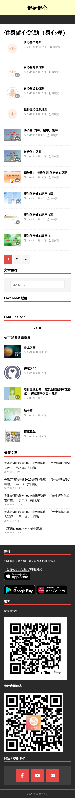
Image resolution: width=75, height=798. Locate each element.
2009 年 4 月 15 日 (36, 373)
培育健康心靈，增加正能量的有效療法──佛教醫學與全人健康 (47, 391)
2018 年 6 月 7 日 (36, 398)
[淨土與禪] (12, 351)
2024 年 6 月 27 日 (36, 415)
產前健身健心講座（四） (40, 193)
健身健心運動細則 (35, 109)
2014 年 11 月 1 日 (36, 436)
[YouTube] (37, 775)
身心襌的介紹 (32, 42)
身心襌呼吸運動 (34, 67)
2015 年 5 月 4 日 (36, 135)
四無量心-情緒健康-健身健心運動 (45, 172)
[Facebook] (22, 775)
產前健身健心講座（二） (40, 236)
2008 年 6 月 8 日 (36, 198)
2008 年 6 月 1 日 (36, 219)
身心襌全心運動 (34, 88)
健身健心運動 (32, 151)
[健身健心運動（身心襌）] (12, 48)
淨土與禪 (30, 347)
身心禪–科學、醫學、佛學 (41, 130)
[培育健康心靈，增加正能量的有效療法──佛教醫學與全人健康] (12, 393)
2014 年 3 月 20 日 (36, 156)
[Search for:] (38, 284)
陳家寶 (56, 47)
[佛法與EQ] (12, 372)
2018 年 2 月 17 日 (36, 114)
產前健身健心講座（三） (40, 215)
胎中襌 (28, 410)
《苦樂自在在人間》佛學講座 (23, 528)
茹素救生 (30, 431)
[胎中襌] (12, 414)
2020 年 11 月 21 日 (37, 47)
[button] (5, 19)
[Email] (52, 775)
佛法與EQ (30, 368)
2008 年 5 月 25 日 (36, 240)
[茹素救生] (12, 436)
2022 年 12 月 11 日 (37, 352)
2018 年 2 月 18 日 (36, 72)
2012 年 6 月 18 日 (36, 177)
